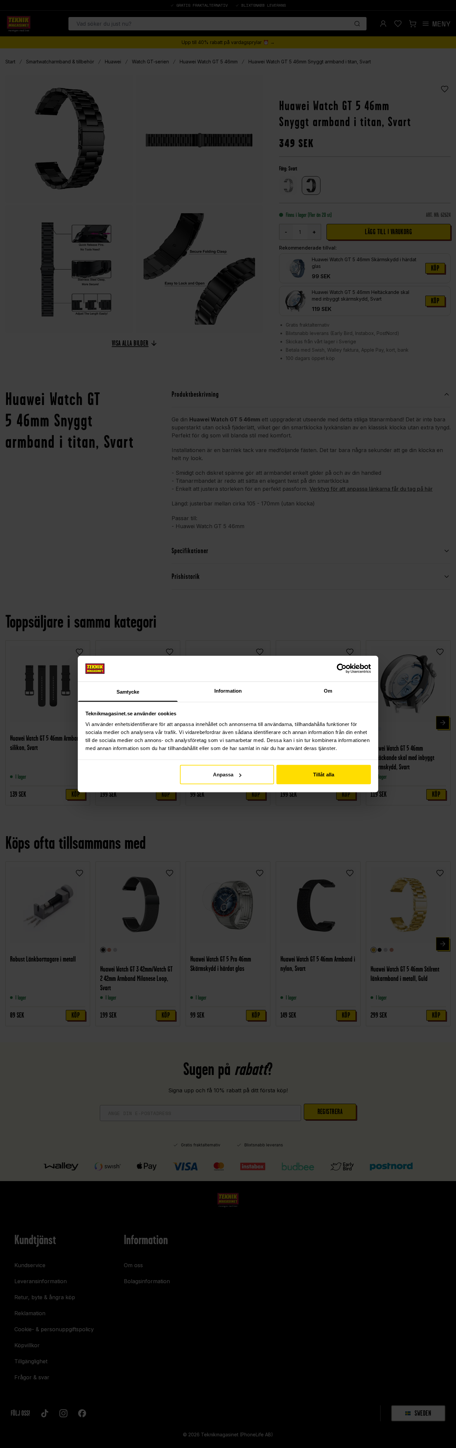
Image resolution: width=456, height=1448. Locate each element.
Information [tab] (228, 690)
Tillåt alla (323, 774)
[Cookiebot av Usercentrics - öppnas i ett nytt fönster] (341, 669)
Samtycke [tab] (128, 691)
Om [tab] (328, 690)
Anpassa (223, 774)
